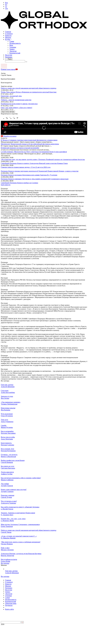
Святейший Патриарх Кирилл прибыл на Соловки (19, 183)
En (6, 5)
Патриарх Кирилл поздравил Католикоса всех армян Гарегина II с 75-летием (29, 175)
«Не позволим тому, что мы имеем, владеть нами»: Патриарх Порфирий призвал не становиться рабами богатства (43, 159)
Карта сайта (9, 609)
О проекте (9, 34)
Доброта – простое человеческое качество (16, 100)
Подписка (8, 605)
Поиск (9, 59)
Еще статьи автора (8, 111)
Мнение (8, 37)
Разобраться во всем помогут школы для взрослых (19, 104)
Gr (6, 6)
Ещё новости (5, 185)
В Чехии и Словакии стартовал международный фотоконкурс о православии (29, 140)
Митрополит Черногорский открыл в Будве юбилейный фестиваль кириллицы (30, 144)
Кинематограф (14, 53)
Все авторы (5, 563)
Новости (8, 35)
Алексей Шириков (12, 573)
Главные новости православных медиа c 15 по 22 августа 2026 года (25, 167)
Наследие (8, 55)
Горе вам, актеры (11, 571)
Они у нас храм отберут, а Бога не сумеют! (16, 108)
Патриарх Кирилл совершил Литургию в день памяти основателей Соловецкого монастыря (34, 179)
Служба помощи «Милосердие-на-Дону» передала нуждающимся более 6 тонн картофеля (34, 152)
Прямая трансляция (8, 69)
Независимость (15, 43)
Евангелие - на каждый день (11, 96)
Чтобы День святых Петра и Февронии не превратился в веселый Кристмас (29, 92)
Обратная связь (10, 603)
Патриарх (8, 57)
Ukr (6, 8)
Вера (11, 45)
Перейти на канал (9, 136)
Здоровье (12, 47)
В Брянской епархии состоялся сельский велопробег (20, 148)
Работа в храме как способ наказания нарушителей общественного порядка (28, 88)
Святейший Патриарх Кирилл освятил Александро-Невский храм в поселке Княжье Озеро (34, 163)
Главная (8, 32)
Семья (11, 41)
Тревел (11, 49)
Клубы (8, 39)
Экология (12, 51)
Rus (6, 3)
